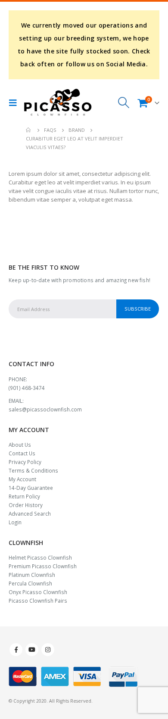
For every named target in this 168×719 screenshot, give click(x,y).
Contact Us (22, 453)
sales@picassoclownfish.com (45, 409)
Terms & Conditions (33, 470)
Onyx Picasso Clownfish (38, 591)
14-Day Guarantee (31, 487)
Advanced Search (30, 513)
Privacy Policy (25, 461)
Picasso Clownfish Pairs (38, 600)
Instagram (47, 649)
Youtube (31, 649)
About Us (20, 444)
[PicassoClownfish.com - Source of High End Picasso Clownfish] (57, 102)
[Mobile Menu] (15, 102)
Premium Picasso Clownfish (43, 566)
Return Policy (24, 496)
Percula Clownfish (30, 583)
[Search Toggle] (124, 102)
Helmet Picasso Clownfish (40, 557)
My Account (22, 479)
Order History (26, 504)
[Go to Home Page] (29, 130)
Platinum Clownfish (32, 574)
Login (15, 522)
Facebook (15, 649)
